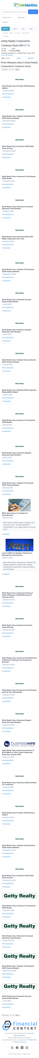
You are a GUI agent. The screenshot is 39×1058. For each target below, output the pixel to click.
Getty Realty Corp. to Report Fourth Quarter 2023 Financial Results (18, 117)
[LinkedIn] (22, 1048)
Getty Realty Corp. (10, 93)
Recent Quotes (6, 17)
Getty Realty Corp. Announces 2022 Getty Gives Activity (18, 877)
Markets (5, 29)
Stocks (15, 29)
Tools (31, 29)
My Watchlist (21, 17)
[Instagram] (27, 1048)
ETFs (23, 29)
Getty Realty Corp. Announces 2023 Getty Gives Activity (18, 147)
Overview (5, 33)
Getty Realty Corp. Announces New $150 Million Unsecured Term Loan (17, 238)
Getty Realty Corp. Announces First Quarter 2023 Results (18, 421)
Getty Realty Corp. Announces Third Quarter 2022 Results (19, 907)
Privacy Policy (32, 1040)
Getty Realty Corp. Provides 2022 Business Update (18, 814)
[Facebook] (17, 1048)
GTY (26, 45)
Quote (8, 58)
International (25, 33)
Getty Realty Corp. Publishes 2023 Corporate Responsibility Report (19, 391)
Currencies (17, 33)
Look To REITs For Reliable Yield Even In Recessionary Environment (17, 554)
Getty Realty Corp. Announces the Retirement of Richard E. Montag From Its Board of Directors (19, 660)
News (11, 33)
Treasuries (5, 36)
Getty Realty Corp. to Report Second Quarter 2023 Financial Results (19, 361)
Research (31, 58)
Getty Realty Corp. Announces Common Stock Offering (17, 626)
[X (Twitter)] (12, 1048)
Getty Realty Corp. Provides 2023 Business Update (18, 87)
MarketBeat (6, 534)
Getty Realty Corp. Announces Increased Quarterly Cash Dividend (17, 208)
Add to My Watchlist (7, 55)
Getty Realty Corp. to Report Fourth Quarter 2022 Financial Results (18, 846)
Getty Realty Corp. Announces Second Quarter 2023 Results (16, 301)
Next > (17, 69)
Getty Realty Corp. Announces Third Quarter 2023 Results (19, 177)
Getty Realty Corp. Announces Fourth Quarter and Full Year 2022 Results (19, 691)
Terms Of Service (20, 1042)
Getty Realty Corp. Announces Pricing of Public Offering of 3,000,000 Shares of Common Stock (17, 595)
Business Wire (7, 97)
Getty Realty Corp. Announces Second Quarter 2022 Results (16, 997)
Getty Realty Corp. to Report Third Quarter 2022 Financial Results (18, 967)
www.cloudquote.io (20, 1035)
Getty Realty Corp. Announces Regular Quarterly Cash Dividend (16, 331)
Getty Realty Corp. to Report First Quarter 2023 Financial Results (18, 484)
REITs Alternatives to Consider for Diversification (15, 514)
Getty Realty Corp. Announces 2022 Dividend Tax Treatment (19, 784)
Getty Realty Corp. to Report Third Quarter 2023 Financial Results (18, 270)
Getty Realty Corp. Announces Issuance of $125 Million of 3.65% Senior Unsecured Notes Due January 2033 (18, 752)
